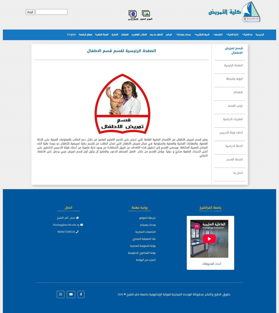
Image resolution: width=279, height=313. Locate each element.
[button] (81, 294)
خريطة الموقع (147, 217)
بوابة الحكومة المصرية (143, 245)
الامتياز (114, 34)
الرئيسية (260, 34)
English (71, 34)
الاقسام (218, 34)
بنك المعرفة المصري (144, 238)
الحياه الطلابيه (202, 34)
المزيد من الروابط (146, 259)
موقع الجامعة (85, 34)
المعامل (124, 34)
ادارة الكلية (233, 34)
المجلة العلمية (101, 34)
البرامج (169, 34)
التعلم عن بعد (156, 34)
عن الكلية (248, 34)
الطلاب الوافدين (139, 34)
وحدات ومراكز (184, 34)
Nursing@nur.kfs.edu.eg (66, 224)
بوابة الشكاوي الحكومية (142, 252)
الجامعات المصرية (145, 231)
